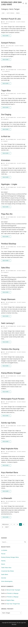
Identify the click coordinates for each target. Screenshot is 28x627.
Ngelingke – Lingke (9, 184)
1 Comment (5, 141)
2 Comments (5, 353)
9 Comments (5, 47)
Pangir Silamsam (8, 299)
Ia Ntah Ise (5, 136)
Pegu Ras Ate (6, 214)
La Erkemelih (6, 498)
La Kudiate (4, 550)
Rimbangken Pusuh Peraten (12, 399)
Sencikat (3, 578)
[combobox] (14, 542)
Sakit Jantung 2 (7, 323)
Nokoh (3, 564)
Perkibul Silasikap (8, 244)
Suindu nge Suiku (8, 423)
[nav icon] (26, 3)
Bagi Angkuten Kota (9, 448)
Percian (3, 553)
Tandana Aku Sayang (10, 349)
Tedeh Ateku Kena (6, 567)
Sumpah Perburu (8, 43)
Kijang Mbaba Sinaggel (11, 373)
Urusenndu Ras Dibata (7, 571)
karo (3, 21)
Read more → (6, 35)
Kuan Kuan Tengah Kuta (13, 603)
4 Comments (6, 71)
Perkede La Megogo (12, 593)
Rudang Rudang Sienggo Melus (10, 557)
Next (7, 527)
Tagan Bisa (6, 90)
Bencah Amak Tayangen (13, 590)
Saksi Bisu (5, 268)
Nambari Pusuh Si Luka (11, 19)
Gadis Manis (4, 574)
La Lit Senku (6, 67)
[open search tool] (23, 3)
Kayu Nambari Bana (9, 472)
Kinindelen (5, 160)
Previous (5, 524)
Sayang (3, 560)
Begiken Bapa (10, 600)
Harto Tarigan (10, 13)
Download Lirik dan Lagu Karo (11, 3)
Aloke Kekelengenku (7, 581)
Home (3, 13)
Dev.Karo (14, 624)
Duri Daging (6, 114)
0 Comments (5, 23)
